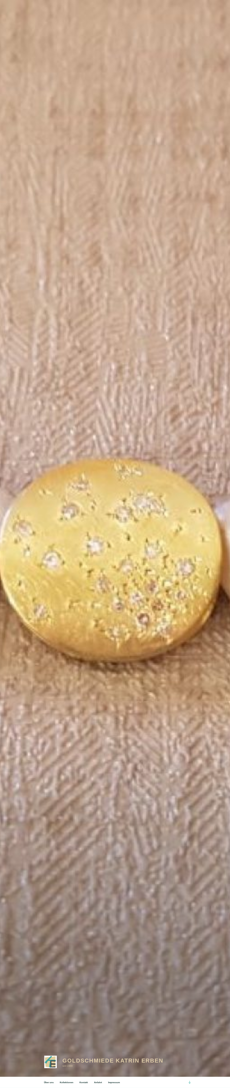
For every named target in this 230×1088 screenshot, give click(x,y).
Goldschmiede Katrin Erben (112, 1060)
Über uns (49, 1082)
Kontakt (83, 1082)
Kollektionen (66, 1082)
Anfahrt (98, 1082)
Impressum (114, 1082)
